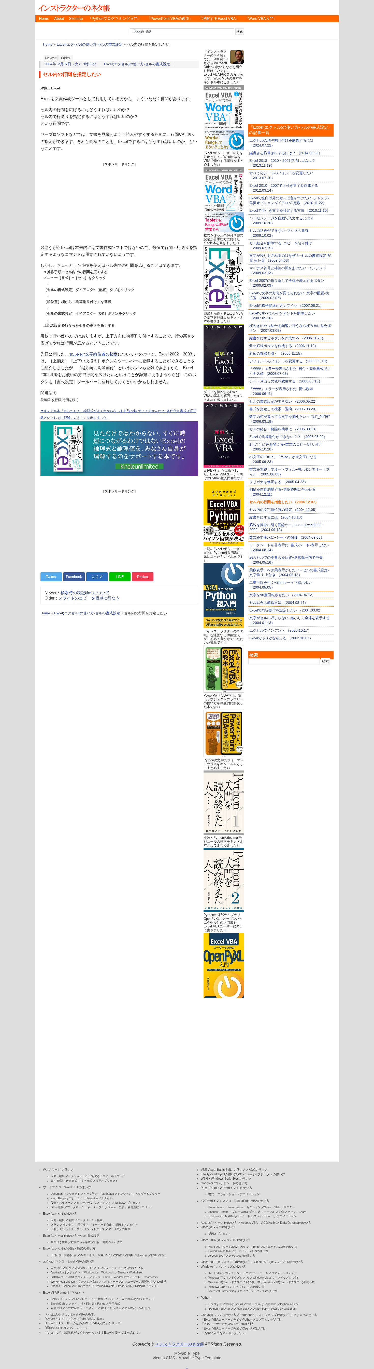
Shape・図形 (116, 1207)
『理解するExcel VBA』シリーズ (65, 1328)
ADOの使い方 (258, 1170)
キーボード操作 (102, 1224)
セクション (125, 1193)
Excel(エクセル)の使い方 (60, 1213)
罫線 (103, 1307)
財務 (130, 1255)
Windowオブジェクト (127, 1202)
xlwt (248, 1304)
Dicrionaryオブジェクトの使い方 (262, 1174)
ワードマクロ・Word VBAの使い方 (67, 1187)
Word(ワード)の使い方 (58, 1170)
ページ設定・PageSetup (99, 1193)
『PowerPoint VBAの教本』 (170, 19)
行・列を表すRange (92, 1303)
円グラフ (83, 1224)
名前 (71, 1220)
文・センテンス (86, 1202)
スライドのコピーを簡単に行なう (89, 598)
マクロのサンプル (132, 1267)
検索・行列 (105, 1255)
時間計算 (71, 1255)
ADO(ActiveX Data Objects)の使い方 (286, 1223)
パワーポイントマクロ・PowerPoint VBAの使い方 (235, 1201)
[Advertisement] (119, 202)
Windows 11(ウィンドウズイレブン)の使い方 (236, 1286)
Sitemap (76, 19)
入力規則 (56, 1307)
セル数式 (115, 1307)
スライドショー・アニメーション (239, 1194)
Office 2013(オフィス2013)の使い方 (278, 1262)
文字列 (119, 1255)
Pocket (142, 577)
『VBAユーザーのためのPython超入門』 (228, 1324)
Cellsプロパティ (61, 1298)
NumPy (259, 1304)
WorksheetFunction (63, 1281)
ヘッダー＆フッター (147, 1193)
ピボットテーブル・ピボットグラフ (82, 1229)
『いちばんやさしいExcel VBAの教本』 (70, 1314)
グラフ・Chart (101, 1277)
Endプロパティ (83, 1298)
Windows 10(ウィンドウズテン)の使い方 (289, 1282)
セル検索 (130, 1307)
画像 (281, 1211)
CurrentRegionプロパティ (138, 1298)
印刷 (60, 1180)
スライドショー (263, 1216)
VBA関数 (80, 1267)
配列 (68, 1267)
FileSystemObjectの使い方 (219, 1174)
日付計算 (56, 1255)
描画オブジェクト (107, 1180)
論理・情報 (87, 1255)
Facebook (74, 577)
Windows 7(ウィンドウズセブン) (228, 1277)
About (59, 19)
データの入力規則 (119, 1229)
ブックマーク (75, 1207)
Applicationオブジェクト (66, 1272)
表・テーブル (96, 1207)
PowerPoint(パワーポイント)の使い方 (226, 1188)
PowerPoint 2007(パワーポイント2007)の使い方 (238, 1251)
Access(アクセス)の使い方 (219, 1223)
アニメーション (286, 1216)
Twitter (51, 577)
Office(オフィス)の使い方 (218, 1227)
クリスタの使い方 (305, 1315)
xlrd (240, 1304)
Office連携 (57, 1207)
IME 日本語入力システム (223, 1272)
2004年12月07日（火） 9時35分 (70, 64)
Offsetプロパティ (107, 1298)
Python (205, 1297)
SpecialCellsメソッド (64, 1303)
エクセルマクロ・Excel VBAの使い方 (68, 1261)
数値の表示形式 (81, 1242)
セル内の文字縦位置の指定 (93, 354)
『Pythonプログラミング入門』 (114, 19)
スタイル (106, 1198)
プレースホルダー (243, 1211)
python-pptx (260, 1308)
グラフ (55, 1224)
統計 (163, 1255)
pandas (272, 1304)
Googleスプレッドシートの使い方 (224, 1183)
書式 (211, 1194)
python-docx (241, 1308)
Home (44, 19)
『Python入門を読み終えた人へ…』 (225, 1333)
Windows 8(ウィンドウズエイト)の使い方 (234, 1282)
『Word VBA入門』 (260, 19)
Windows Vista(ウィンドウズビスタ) (275, 1277)
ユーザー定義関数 (138, 1281)
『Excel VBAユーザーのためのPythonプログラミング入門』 (242, 1319)
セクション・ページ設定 (83, 1176)
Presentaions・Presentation (225, 1207)
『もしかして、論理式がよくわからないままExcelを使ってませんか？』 (92, 1332)
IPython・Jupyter (219, 1308)
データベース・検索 (90, 1220)
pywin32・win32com (283, 1308)
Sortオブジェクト (78, 1277)
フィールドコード (114, 1176)
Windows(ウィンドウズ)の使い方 (223, 1266)
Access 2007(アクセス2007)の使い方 (231, 1255)
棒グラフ (68, 1224)
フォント (105, 1202)
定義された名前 (88, 1281)
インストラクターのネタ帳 (73, 7)
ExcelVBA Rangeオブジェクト (64, 1292)
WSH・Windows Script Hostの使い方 (226, 1178)
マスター (289, 1207)
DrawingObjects (104, 1285)
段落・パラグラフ (62, 1202)
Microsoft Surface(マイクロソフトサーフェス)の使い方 (242, 1291)
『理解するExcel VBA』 (218, 19)
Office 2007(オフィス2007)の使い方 (225, 1240)
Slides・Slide (272, 1207)
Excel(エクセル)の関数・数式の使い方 (69, 1248)
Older (65, 58)
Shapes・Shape (61, 1285)
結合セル (144, 1307)
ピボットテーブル (113, 1281)
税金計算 (142, 1255)
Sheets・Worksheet (130, 1272)
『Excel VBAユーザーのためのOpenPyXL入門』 (234, 1328)
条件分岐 (56, 1267)
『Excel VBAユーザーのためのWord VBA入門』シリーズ (82, 1323)
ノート (246, 1216)
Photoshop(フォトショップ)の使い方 (264, 1315)
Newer (50, 58)
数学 (154, 1255)
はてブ (97, 577)
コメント (91, 1307)
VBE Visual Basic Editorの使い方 (223, 1170)
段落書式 (71, 1180)
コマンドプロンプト (284, 1272)
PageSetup (125, 1285)
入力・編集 (58, 1176)
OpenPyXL (215, 1304)
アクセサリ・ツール (255, 1272)
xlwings (230, 1304)
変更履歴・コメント (140, 1207)
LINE (120, 577)
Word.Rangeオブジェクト (67, 1198)
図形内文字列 (82, 1285)
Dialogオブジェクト (147, 1285)
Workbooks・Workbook (99, 1272)
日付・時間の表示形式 (108, 1242)
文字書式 (86, 1180)
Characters (151, 1277)
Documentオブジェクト (65, 1193)
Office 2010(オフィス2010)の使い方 (225, 1262)
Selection (92, 1198)
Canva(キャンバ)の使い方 (218, 1315)
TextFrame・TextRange (223, 1216)
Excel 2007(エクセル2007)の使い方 (275, 1246)
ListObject (57, 1277)
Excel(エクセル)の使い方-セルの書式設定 (90, 44)
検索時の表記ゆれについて (85, 593)
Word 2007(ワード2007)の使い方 (229, 1246)
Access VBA (249, 1223)
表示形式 (114, 1303)
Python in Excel (289, 1304)
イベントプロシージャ (103, 1267)
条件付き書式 (59, 1242)
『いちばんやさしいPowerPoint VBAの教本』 (74, 1319)
